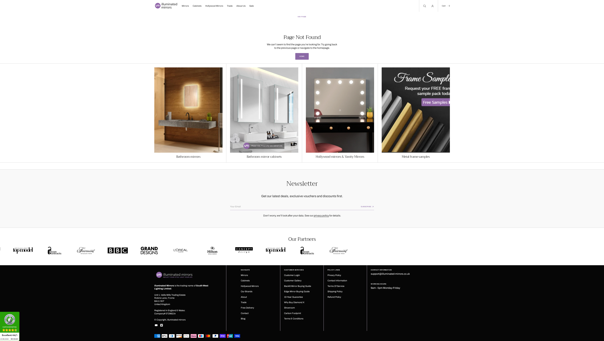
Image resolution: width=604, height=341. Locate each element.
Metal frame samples (416, 157)
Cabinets (197, 6)
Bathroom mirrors (188, 157)
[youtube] (156, 325)
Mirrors (185, 6)
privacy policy (321, 215)
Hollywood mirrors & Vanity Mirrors (340, 157)
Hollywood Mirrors (214, 6)
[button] (446, 6)
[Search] (424, 6)
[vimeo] (161, 325)
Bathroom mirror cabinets (264, 157)
